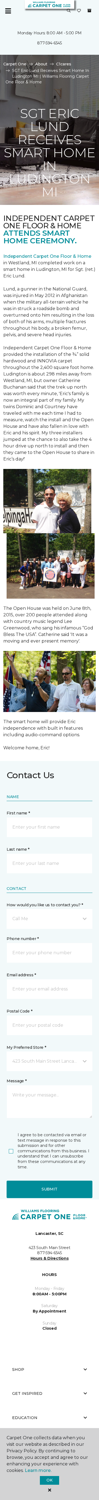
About (41, 64)
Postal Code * (19, 1011)
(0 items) (89, 11)
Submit (49, 1189)
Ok (49, 1480)
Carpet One (14, 64)
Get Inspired (27, 1393)
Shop (18, 1369)
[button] (69, 11)
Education (24, 1417)
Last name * (18, 849)
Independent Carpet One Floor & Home (47, 256)
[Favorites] (79, 11)
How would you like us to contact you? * (45, 905)
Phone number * (23, 939)
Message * (16, 1081)
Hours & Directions (50, 1258)
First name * (18, 813)
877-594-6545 (49, 43)
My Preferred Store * (26, 1047)
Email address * (21, 975)
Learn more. (38, 1470)
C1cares (63, 64)
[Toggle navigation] (8, 10)
